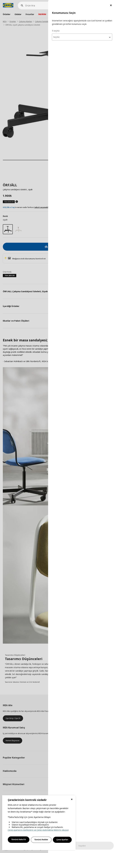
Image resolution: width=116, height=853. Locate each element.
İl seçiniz (56, 30)
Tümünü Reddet (41, 839)
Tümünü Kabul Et (18, 839)
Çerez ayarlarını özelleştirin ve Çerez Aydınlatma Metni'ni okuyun (38, 830)
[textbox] (82, 37)
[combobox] (82, 37)
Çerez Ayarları (62, 839)
